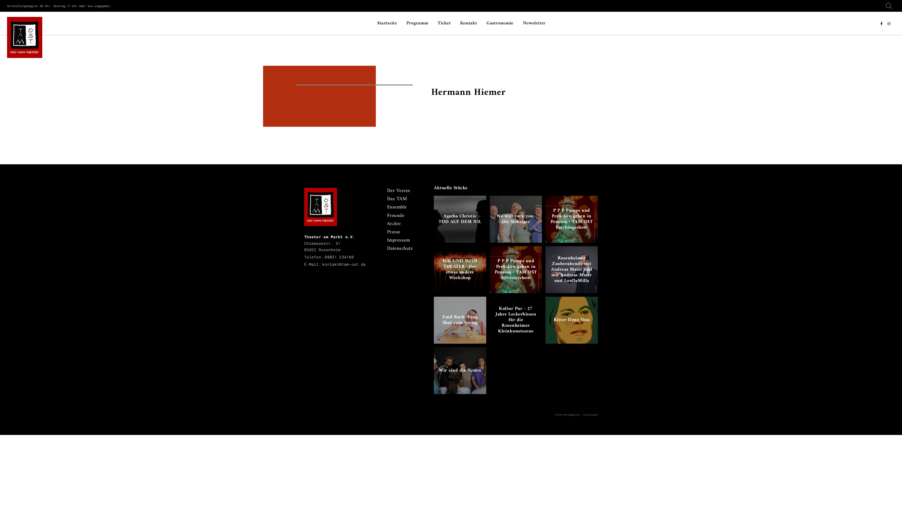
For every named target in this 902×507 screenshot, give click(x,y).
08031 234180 (339, 256)
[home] (24, 23)
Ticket (444, 23)
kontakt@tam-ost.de (344, 264)
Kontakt (468, 23)
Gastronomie (499, 23)
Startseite (387, 23)
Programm (417, 23)
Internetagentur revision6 (576, 414)
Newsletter (534, 23)
